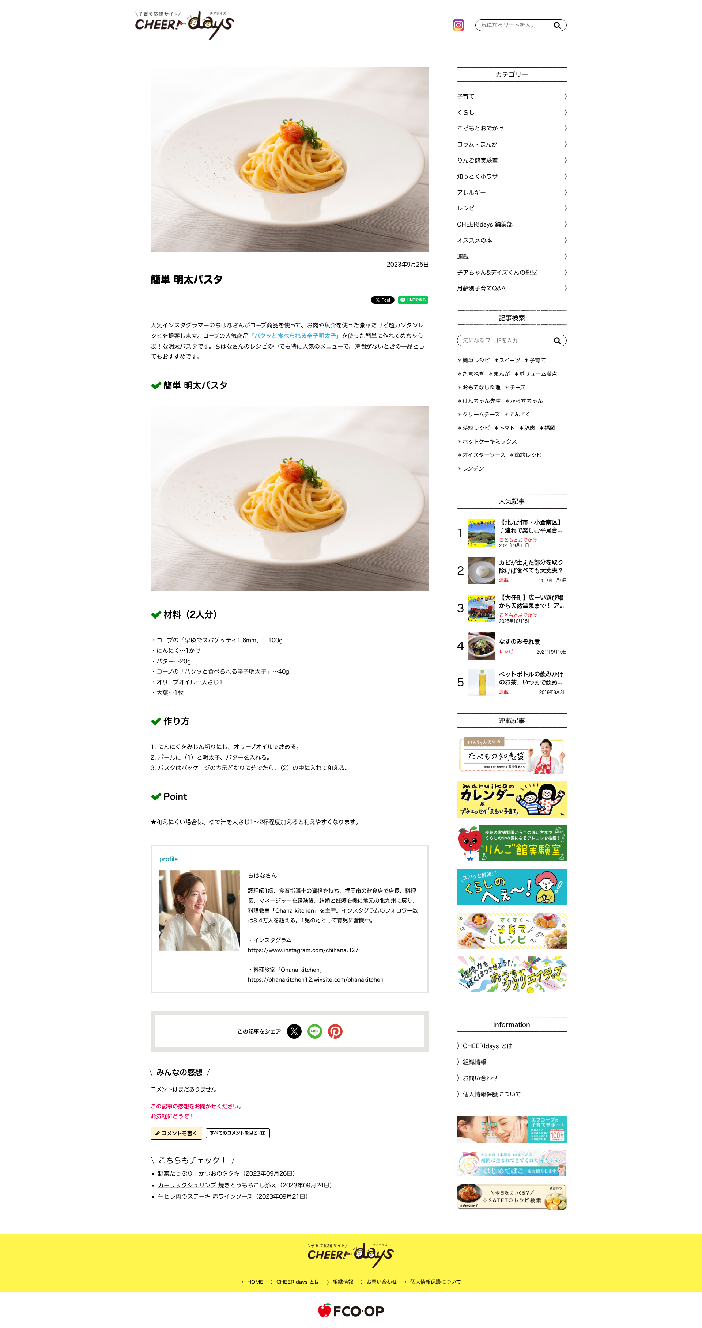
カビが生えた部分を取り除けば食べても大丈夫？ (531, 566)
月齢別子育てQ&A (481, 288)
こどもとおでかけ (518, 540)
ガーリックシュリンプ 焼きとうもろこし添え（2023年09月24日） (246, 1185)
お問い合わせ (480, 1078)
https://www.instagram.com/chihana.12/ (303, 950)
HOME (255, 1282)
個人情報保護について (492, 1094)
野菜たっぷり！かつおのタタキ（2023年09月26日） (228, 1173)
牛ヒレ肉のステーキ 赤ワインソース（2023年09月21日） (234, 1196)
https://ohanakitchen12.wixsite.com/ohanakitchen (316, 979)
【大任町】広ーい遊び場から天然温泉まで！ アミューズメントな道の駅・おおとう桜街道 (532, 602)
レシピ (506, 651)
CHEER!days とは (488, 1046)
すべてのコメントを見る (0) (238, 1133)
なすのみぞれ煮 (519, 641)
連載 (463, 256)
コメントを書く (178, 1133)
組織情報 (474, 1062)
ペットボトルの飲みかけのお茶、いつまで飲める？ (531, 678)
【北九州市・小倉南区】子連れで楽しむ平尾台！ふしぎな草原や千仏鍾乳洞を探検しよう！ (531, 526)
